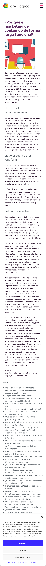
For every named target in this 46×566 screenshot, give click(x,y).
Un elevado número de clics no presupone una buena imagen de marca (24, 477)
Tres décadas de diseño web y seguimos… (23, 507)
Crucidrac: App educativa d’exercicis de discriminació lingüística (22, 432)
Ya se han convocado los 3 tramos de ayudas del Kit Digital (21, 413)
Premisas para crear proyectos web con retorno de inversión (23, 453)
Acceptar (23, 543)
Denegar (23, 550)
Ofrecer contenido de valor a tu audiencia (23, 456)
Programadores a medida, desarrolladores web (24, 405)
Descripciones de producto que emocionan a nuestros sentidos (19, 503)
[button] (42, 517)
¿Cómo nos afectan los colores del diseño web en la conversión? (23, 482)
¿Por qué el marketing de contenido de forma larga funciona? (22, 466)
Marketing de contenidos (16, 462)
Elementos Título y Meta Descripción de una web (23, 487)
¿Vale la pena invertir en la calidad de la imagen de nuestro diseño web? (22, 498)
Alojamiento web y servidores (18, 395)
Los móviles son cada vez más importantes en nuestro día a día (19, 471)
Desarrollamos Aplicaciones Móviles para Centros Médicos (23, 442)
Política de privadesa (29, 563)
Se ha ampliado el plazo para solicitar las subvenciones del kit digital (23, 400)
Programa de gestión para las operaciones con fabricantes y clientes (22, 426)
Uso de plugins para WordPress (19, 491)
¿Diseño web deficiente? (16, 510)
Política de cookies (14, 563)
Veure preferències (23, 557)
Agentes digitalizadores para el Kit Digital (23, 422)
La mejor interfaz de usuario (17, 459)
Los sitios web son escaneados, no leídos (23, 494)
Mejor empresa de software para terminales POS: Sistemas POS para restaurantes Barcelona (20, 390)
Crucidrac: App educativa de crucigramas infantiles (23, 437)
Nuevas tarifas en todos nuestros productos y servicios (20, 418)
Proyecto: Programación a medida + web (23, 409)
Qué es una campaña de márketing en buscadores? (22, 448)
